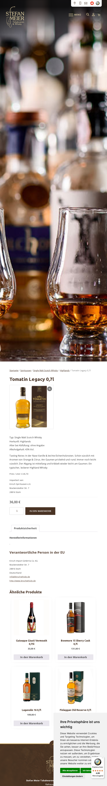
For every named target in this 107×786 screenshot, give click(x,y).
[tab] (25, 528)
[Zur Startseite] (15, 27)
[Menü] (102, 758)
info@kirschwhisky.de (19, 576)
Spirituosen (25, 370)
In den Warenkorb (40, 511)
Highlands (65, 370)
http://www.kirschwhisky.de (22, 580)
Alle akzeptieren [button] (70, 770)
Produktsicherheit (25, 528)
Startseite (13, 370)
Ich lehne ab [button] (88, 770)
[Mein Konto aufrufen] (93, 15)
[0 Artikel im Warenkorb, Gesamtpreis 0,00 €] (99, 15)
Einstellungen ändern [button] (72, 776)
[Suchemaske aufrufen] (87, 15)
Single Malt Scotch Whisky (45, 370)
